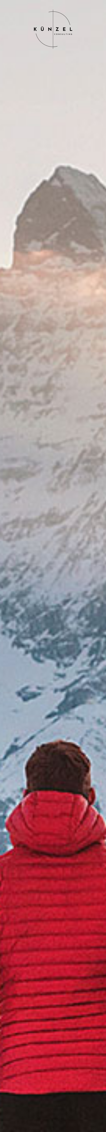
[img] (53, 566)
